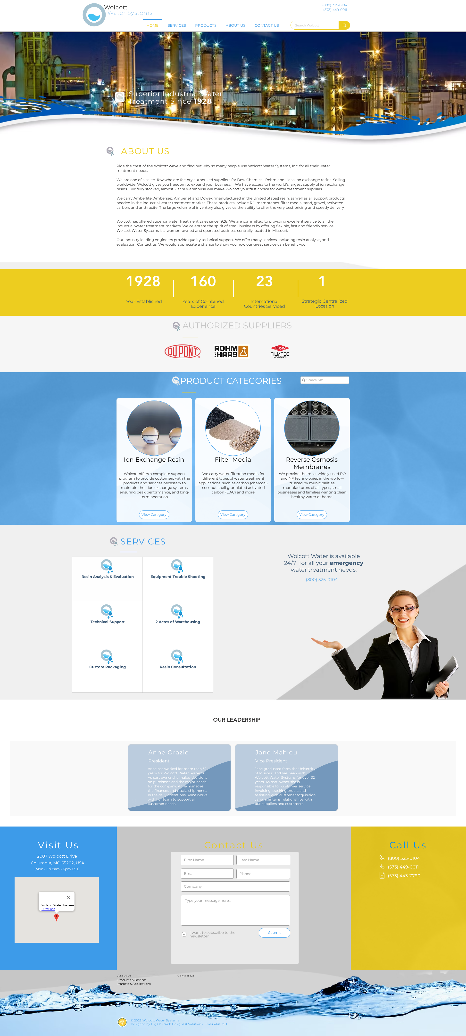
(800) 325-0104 (322, 579)
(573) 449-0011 (403, 867)
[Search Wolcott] (344, 25)
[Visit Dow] (280, 351)
